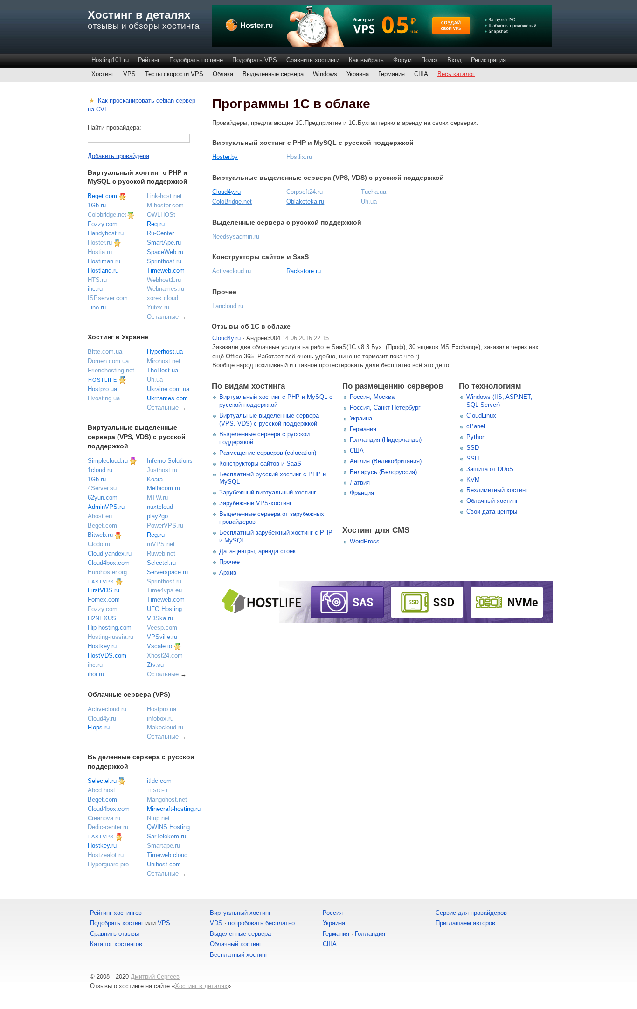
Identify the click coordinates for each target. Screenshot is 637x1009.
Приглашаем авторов (465, 923)
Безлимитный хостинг (497, 490)
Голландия (370, 933)
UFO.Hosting (164, 608)
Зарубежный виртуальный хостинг (267, 492)
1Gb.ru (97, 205)
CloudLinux (481, 415)
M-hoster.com (165, 205)
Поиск (429, 59)
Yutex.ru (158, 307)
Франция (362, 492)
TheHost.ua (162, 370)
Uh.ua (369, 201)
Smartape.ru (163, 845)
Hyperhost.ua (165, 351)
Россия (333, 912)
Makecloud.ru (165, 727)
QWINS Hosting (168, 827)
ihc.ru (95, 288)
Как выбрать (366, 59)
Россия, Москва (372, 396)
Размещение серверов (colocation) (267, 452)
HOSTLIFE (102, 380)
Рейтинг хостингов (116, 912)
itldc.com (159, 780)
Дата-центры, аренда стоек (257, 551)
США (421, 73)
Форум (402, 59)
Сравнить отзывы (114, 933)
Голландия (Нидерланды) (386, 439)
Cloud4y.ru (226, 191)
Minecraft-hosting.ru (174, 808)
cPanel (475, 426)
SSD (472, 447)
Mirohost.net (163, 360)
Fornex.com (104, 599)
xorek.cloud (162, 298)
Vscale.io (159, 646)
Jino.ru (97, 307)
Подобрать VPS (254, 59)
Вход (454, 59)
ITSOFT (158, 790)
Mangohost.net (167, 799)
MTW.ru (157, 497)
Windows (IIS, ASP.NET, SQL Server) (499, 400)
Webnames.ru (165, 288)
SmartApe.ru (164, 242)
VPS (129, 73)
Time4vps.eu (164, 590)
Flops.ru (99, 727)
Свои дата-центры (491, 511)
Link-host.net (164, 195)
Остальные (163, 316)
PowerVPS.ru (165, 525)
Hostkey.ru (102, 646)
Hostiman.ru (104, 261)
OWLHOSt (161, 214)
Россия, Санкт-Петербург (385, 407)
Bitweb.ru (100, 534)
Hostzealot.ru (106, 854)
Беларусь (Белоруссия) (383, 471)
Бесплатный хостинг (239, 954)
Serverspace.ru (167, 572)
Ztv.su (155, 664)
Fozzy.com (103, 223)
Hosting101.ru (110, 59)
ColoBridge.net (232, 201)
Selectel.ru (161, 562)
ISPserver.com (108, 298)
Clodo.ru (99, 544)
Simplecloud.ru (108, 460)
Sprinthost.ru (164, 261)
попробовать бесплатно (261, 923)
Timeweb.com (166, 270)
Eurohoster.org (107, 572)
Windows (325, 73)
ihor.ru (96, 674)
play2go (157, 516)
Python (475, 436)
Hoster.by (225, 156)
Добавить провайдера (118, 155)
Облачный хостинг (492, 500)
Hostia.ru (100, 251)
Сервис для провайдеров (471, 912)
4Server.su (102, 488)
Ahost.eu (100, 516)
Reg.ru (156, 223)
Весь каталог (456, 73)
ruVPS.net (161, 544)
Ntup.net (158, 818)
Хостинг (102, 73)
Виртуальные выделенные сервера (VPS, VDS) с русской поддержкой (269, 419)
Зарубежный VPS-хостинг (255, 503)
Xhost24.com (165, 655)
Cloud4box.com (109, 562)
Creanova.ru (104, 818)
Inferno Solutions (170, 460)
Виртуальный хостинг (240, 912)
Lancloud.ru (227, 305)
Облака (223, 73)
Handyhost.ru (106, 233)
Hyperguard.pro (108, 864)
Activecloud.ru (231, 271)
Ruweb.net (161, 553)
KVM (473, 479)
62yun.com (103, 497)
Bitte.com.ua (105, 351)
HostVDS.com (107, 655)
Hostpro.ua (102, 388)
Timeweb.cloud (167, 854)
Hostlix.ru (299, 156)
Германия (391, 73)
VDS (216, 923)
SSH (472, 458)
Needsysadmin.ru (235, 236)
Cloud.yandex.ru (110, 553)
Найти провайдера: (114, 127)
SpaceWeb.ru (165, 251)
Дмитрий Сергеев (155, 976)
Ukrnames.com (167, 398)
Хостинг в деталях (139, 14)
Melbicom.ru (163, 488)
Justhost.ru (162, 470)
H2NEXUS (102, 618)
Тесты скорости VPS (174, 73)
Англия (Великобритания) (386, 461)
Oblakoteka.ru (305, 201)
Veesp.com (162, 627)
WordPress (365, 541)
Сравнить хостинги (312, 59)
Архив (227, 572)
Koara (155, 479)
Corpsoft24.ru (304, 191)
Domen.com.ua (108, 360)
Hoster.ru (100, 242)
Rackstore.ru (303, 271)
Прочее (229, 561)
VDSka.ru (160, 618)
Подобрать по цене (196, 59)
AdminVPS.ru (106, 506)
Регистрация (488, 59)
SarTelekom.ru (166, 836)
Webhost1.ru (164, 279)
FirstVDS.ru (103, 590)
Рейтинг (149, 59)
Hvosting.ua (104, 398)
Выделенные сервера (273, 73)
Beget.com (102, 195)
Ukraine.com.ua (168, 388)
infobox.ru (160, 718)
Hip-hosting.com (110, 627)
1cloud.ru (100, 470)
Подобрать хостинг (117, 923)
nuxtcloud (160, 506)
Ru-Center (160, 233)
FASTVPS (101, 581)
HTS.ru (97, 279)
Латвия (360, 482)
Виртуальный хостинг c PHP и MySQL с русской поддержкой (275, 400)
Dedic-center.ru (108, 827)
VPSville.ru (162, 636)
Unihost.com (164, 864)
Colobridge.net (107, 214)
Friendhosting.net (111, 370)
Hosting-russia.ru (110, 636)
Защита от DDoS (489, 469)
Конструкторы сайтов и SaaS (260, 463)
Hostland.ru (103, 270)
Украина (357, 73)
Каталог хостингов (116, 943)
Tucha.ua (373, 191)
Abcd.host (101, 790)
